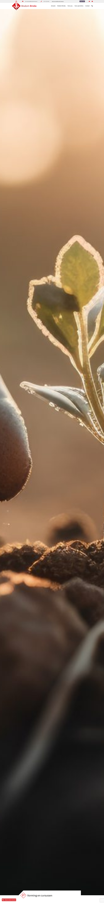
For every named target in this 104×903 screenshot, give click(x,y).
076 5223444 (46, 1)
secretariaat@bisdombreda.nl (31, 1)
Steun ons (82, 1)
